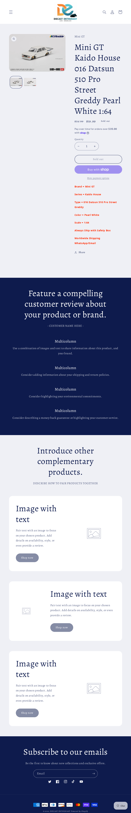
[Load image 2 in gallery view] (30, 82)
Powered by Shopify (79, 811)
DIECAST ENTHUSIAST (60, 811)
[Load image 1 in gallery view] (16, 82)
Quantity (79, 139)
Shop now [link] (27, 557)
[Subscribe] (94, 773)
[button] (11, 12)
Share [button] (82, 252)
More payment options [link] (98, 178)
